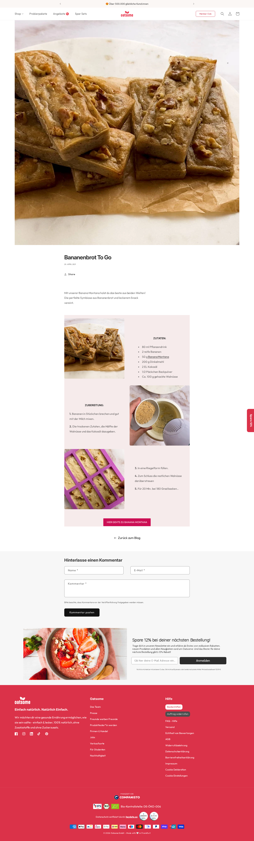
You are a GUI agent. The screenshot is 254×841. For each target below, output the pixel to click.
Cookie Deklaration (175, 769)
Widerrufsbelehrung (176, 745)
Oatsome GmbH (117, 833)
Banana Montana (158, 356)
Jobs (92, 737)
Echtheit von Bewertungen (179, 733)
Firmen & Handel (99, 731)
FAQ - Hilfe (171, 721)
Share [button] (71, 274)
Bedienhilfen (174, 706)
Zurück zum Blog (129, 538)
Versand (170, 727)
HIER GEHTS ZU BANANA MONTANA (127, 522)
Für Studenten (97, 749)
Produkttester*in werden (103, 725)
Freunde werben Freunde (104, 719)
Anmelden (203, 661)
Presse (93, 713)
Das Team (95, 706)
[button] (19, 14)
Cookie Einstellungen (176, 775)
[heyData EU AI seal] (154, 817)
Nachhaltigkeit (98, 755)
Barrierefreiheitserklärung (179, 757)
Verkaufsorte (97, 743)
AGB (167, 739)
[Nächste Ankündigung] (193, 4)
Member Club (205, 13)
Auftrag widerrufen (177, 713)
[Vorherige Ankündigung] (60, 4)
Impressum (171, 763)
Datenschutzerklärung (177, 751)
